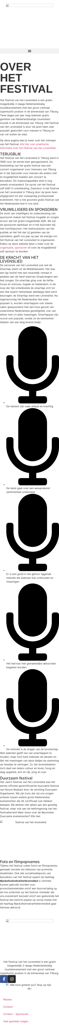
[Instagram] (12, 979)
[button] (29, 51)
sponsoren (21, 247)
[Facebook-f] (4, 979)
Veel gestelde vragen (15, 1021)
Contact (8, 1006)
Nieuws (7, 999)
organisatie (6, 247)
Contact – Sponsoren (15, 1014)
